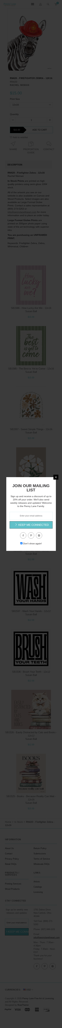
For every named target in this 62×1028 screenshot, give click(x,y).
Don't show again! (32, 543)
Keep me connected (33, 524)
